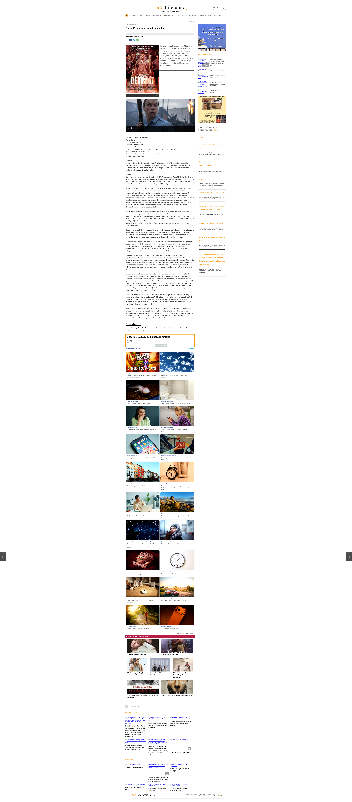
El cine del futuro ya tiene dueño (180, 752)
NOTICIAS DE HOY (205, 54)
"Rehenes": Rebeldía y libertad (136, 654)
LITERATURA (192, 15)
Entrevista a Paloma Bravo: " (134, 747)
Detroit (182, 328)
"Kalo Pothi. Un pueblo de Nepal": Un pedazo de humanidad (181, 675)
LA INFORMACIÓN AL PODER (215, 91)
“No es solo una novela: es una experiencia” (157, 789)
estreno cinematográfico (170, 328)
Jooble (216, 130)
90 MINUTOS (202, 179)
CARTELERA (131, 24)
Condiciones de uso (138, 343)
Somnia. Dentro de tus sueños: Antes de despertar (177, 695)
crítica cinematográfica (133, 328)
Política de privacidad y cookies (199, 795)
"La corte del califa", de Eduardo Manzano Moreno (180, 789)
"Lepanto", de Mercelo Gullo (134, 767)
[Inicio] (126, 15)
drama (188, 328)
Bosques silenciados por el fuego (217, 76)
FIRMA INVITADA (202, 15)
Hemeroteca (208, 794)
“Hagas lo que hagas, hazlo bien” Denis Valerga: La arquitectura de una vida (158, 725)
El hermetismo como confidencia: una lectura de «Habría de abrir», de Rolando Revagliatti (158, 779)
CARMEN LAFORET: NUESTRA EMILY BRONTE (212, 193)
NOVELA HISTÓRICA (182, 15)
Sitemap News (202, 794)
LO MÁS (201, 137)
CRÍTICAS (139, 15)
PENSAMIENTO (166, 15)
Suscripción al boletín (217, 9)
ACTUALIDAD (132, 15)
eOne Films (130, 331)
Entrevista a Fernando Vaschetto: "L (158, 750)
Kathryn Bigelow (140, 331)
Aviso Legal (209, 795)
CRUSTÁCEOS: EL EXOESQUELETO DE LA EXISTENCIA (216, 84)
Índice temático (194, 794)
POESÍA (174, 15)
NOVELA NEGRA (157, 15)
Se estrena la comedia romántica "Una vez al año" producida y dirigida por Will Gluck (217, 62)
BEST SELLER (222, 15)
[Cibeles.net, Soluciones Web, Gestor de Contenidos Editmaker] (218, 795)
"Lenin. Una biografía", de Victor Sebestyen (180, 770)
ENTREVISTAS (147, 15)
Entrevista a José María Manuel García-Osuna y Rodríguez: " (135, 731)
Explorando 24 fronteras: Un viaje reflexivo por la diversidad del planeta (180, 724)
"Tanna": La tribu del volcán (170, 654)
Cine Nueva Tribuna (148, 328)
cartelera (158, 328)
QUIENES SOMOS (212, 15)
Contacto (188, 794)
